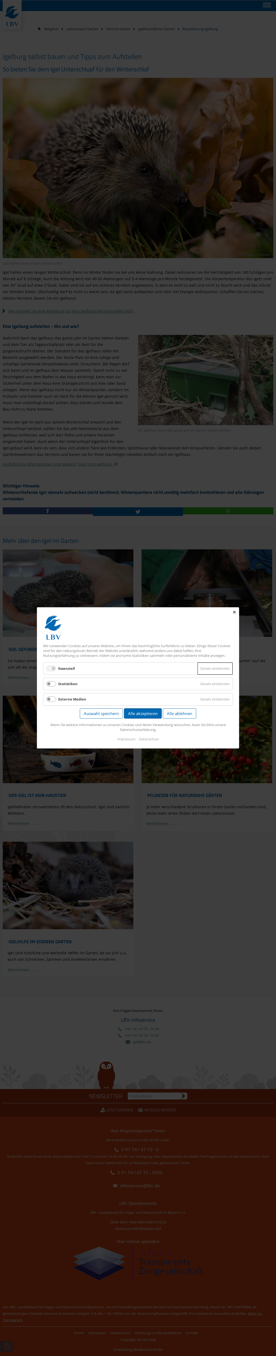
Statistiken (68, 683)
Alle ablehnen (179, 713)
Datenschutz (149, 739)
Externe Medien (72, 699)
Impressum (126, 739)
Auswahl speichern (101, 713)
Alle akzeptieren (143, 713)
